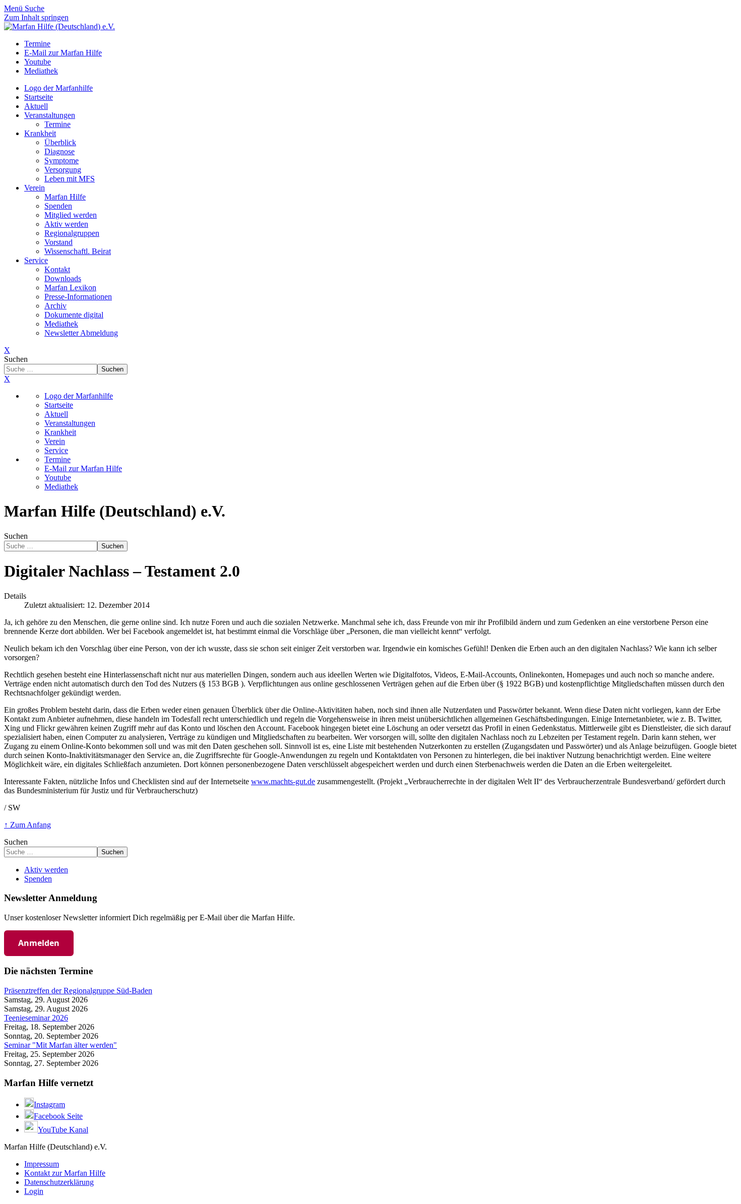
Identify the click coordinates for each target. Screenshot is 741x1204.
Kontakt (57, 269)
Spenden (58, 206)
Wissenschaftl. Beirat (77, 251)
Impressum (41, 1164)
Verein (34, 187)
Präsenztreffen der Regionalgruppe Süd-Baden (78, 990)
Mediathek (61, 324)
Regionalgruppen (71, 233)
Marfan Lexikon (70, 287)
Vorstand (58, 242)
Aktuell (36, 106)
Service (36, 260)
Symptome (61, 160)
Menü (14, 8)
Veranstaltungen (49, 115)
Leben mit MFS (69, 178)
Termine (57, 124)
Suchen (16, 359)
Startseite (38, 97)
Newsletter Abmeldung (81, 333)
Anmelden (38, 942)
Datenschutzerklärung (59, 1182)
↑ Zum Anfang (27, 824)
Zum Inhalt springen (36, 17)
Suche (34, 8)
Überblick (60, 142)
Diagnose (59, 151)
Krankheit (40, 133)
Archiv (55, 305)
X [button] (7, 378)
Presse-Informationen (78, 296)
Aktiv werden (66, 224)
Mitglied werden (70, 215)
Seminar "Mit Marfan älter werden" (60, 1045)
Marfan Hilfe (65, 197)
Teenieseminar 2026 (36, 1017)
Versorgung (62, 169)
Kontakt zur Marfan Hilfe (64, 1173)
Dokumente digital (73, 314)
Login (33, 1191)
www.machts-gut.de (283, 781)
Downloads (62, 278)
